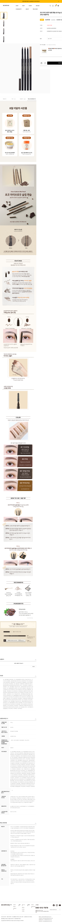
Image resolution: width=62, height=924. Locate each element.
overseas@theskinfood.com (47, 921)
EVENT (30, 5)
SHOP (17, 5)
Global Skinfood (53, 909)
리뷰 (13, 99)
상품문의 (22, 99)
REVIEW (37, 5)
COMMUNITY (19, 9)
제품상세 (4, 99)
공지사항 (23, 909)
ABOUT (27, 9)
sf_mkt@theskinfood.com (47, 919)
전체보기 (33, 666)
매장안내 (23, 907)
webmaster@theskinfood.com (46, 916)
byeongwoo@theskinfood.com (48, 918)
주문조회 (14, 904)
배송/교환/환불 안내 (32, 99)
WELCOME (35, 9)
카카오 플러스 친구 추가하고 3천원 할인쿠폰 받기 (31, 1)
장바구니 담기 (45, 63)
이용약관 (32, 904)
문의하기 (14, 906)
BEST (23, 5)
